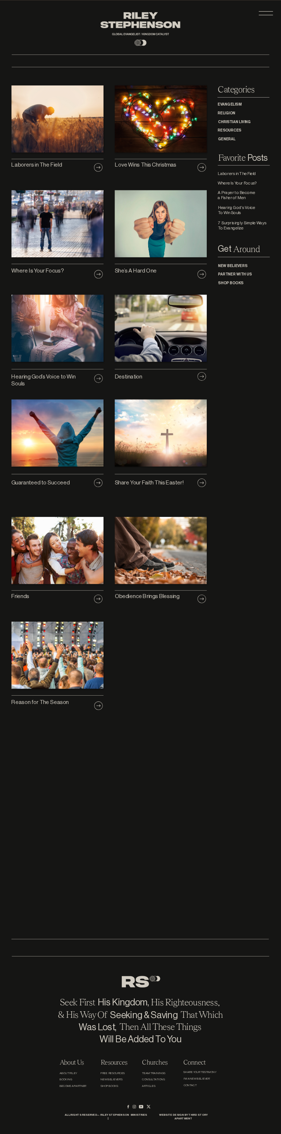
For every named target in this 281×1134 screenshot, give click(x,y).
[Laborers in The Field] (98, 167)
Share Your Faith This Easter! (149, 482)
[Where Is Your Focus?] (98, 274)
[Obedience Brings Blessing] (202, 599)
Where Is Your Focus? (37, 270)
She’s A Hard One (136, 270)
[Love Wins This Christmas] (202, 167)
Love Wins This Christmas (145, 164)
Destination (129, 376)
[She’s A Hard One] (202, 274)
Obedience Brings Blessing (147, 596)
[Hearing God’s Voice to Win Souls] (98, 378)
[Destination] (202, 376)
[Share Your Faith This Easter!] (202, 482)
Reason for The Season (40, 702)
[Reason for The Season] (98, 706)
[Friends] (98, 599)
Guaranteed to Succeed (40, 482)
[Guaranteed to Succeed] (98, 482)
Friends (20, 596)
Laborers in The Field (36, 164)
